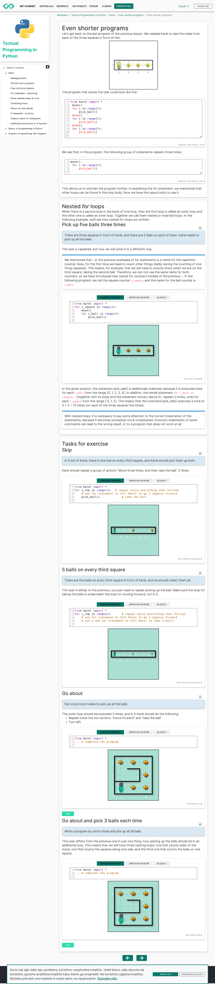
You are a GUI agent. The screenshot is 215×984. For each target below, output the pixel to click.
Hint (68, 814)
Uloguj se (203, 6)
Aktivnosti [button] (79, 6)
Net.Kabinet (28, 6)
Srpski (182, 6)
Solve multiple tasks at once (25, 98)
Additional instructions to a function (29, 123)
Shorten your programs (22, 83)
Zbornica (62, 6)
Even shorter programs (22, 88)
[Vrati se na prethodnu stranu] (127, 958)
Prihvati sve (165, 974)
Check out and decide (22, 108)
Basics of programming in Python (25, 128)
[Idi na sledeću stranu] (141, 958)
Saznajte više (107, 978)
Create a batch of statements (26, 118)
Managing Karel (18, 78)
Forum (93, 6)
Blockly (161, 297)
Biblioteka (62, 15)
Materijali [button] (47, 6)
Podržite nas (123, 6)
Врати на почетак (139, 297)
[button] (47, 67)
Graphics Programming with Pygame (27, 133)
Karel (11, 73)
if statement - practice (22, 113)
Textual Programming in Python (20, 49)
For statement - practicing (24, 93)
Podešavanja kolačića (192, 974)
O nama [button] (107, 6)
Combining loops (19, 103)
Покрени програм (110, 297)
